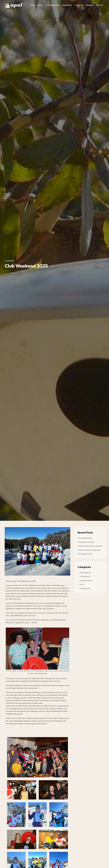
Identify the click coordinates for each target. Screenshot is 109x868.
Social (82, 584)
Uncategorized (85, 588)
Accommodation (52, 5)
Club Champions (85, 573)
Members (89, 5)
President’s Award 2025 (86, 542)
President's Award (86, 580)
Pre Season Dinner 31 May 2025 (89, 550)
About (40, 5)
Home (32, 5)
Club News (79, 5)
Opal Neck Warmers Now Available (90, 546)
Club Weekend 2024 (85, 554)
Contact (99, 5)
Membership (67, 5)
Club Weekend (85, 576)
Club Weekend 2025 (85, 538)
